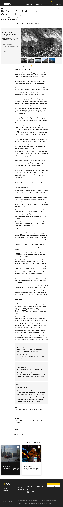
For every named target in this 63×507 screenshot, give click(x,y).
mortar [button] (37, 202)
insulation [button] (25, 290)
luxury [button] (32, 259)
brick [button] (30, 199)
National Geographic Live (31, 492)
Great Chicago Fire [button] (21, 87)
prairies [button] (23, 144)
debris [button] (27, 120)
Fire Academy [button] (27, 181)
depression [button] (34, 235)
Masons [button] (36, 204)
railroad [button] (19, 169)
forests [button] (18, 144)
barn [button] (34, 72)
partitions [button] (43, 335)
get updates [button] (53, 486)
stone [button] (33, 199)
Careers (38, 488)
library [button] (19, 174)
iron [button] (30, 278)
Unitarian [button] (17, 141)
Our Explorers (29, 484)
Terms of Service (34, 503)
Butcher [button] (19, 155)
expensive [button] (34, 201)
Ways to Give (39, 484)
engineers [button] (34, 192)
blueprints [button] (31, 266)
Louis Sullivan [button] (44, 309)
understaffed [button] (44, 134)
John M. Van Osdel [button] (19, 266)
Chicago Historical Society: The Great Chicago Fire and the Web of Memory (31, 421)
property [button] (17, 216)
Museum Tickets (46, 1)
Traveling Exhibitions (31, 495)
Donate (53, 1)
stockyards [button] (44, 151)
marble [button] (37, 199)
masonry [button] (32, 204)
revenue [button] (26, 247)
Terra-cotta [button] (17, 252)
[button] (18, 299)
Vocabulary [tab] (27, 69)
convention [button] (33, 144)
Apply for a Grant (40, 486)
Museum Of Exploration (31, 489)
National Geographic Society (21, 485)
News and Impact (21, 489)
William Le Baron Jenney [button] (20, 309)
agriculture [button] (28, 163)
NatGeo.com (20, 487)
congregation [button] (22, 141)
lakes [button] (46, 143)
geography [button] (33, 143)
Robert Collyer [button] (37, 139)
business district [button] (41, 94)
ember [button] (44, 130)
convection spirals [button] (36, 118)
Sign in (57, 1)
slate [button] (18, 130)
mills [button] (33, 160)
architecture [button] (43, 83)
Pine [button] (43, 127)
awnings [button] (21, 225)
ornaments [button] (25, 306)
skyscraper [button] (45, 339)
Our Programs (29, 486)
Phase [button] (18, 187)
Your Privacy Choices (47, 503)
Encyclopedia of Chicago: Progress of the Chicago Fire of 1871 (30, 409)
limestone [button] (43, 199)
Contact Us (19, 490)
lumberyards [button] (27, 160)
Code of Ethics (20, 503)
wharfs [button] (21, 160)
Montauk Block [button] (35, 285)
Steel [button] (39, 325)
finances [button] (44, 163)
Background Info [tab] (19, 69)
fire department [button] (18, 136)
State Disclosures (27, 503)
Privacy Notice (40, 503)
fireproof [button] (33, 125)
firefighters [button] (42, 182)
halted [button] (41, 235)
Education (29, 488)
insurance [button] (17, 213)
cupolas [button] (25, 225)
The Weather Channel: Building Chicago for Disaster (28, 415)
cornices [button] (31, 225)
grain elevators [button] (33, 162)
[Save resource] (59, 9)
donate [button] (53, 483)
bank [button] (21, 233)
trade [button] (34, 163)
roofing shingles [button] (35, 129)
